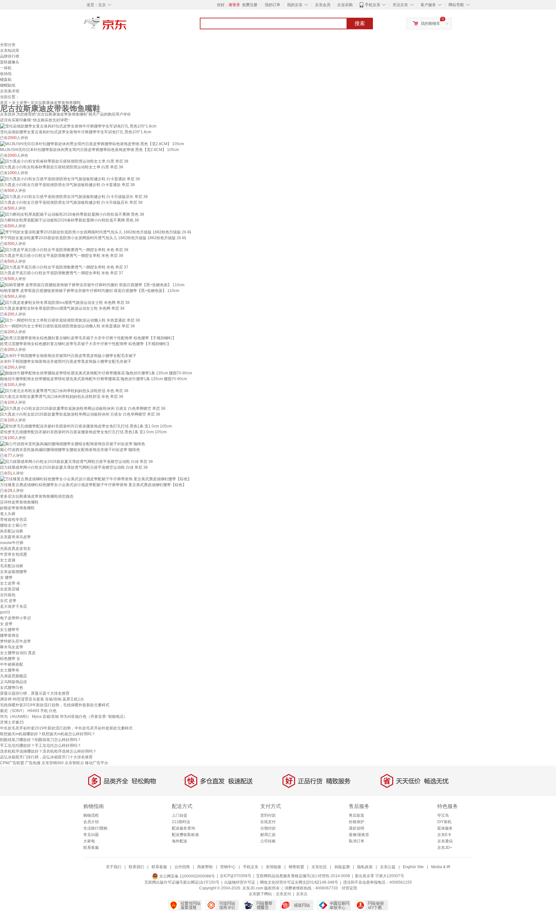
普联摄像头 (9, 62)
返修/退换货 (359, 834)
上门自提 (179, 815)
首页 (4, 102)
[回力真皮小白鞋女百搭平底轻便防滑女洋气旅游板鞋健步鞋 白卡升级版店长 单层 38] (74, 196)
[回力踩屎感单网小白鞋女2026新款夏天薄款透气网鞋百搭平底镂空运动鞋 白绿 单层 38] (76, 461)
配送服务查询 (183, 828)
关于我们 (113, 867)
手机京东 (372, 5)
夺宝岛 (443, 815)
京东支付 (283, 894)
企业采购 (345, 5)
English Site (413, 867)
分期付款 (268, 828)
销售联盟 (296, 867)
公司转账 (268, 841)
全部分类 (7, 44)
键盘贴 (6, 79)
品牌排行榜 (9, 56)
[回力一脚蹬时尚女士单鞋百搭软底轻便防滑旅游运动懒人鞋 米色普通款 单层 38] (70, 320)
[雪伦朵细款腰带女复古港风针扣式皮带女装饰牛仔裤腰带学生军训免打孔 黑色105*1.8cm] (78, 126)
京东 (126, 25)
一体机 (6, 68)
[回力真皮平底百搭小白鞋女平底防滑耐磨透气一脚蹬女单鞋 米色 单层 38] (64, 249)
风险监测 (342, 867)
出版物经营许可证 (239, 882)
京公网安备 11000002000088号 (186, 876)
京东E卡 (444, 834)
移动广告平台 (96, 763)
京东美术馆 (9, 91)
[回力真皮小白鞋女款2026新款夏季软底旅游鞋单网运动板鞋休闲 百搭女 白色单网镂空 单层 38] (82, 408)
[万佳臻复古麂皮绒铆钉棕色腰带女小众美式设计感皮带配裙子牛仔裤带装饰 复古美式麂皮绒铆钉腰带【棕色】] (95, 479)
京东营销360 (53, 763)
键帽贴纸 (7, 85)
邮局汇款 (268, 834)
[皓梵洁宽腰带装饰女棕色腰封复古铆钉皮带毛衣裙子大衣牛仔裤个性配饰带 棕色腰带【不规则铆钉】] (88, 337)
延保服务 (445, 828)
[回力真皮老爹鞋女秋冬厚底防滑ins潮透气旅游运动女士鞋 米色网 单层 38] (65, 302)
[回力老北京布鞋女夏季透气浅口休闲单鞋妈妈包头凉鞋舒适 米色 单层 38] (64, 390)
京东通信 (445, 841)
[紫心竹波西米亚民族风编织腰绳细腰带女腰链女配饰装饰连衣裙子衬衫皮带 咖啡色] (72, 443)
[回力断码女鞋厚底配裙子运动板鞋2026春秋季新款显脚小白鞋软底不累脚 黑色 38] (72, 214)
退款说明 (356, 828)
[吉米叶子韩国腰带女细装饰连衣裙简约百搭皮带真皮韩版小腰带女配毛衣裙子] (68, 355)
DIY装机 (444, 822)
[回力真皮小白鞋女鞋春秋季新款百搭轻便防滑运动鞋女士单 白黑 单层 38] (64, 161)
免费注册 (249, 5)
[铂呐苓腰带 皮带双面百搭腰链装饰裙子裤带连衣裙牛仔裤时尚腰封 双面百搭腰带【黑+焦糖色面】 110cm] (92, 284)
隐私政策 (365, 867)
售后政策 (356, 815)
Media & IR (440, 867)
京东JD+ (444, 847)
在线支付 (268, 822)
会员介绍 (91, 822)
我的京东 (294, 5)
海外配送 (179, 841)
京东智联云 (74, 763)
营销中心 (228, 867)
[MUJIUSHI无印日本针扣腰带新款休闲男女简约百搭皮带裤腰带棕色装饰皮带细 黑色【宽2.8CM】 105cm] (92, 143)
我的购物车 (430, 23)
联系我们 (136, 867)
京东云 (302, 894)
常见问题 (91, 834)
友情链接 (273, 867)
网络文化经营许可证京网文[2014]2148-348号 (299, 882)
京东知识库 (9, 50)
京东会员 (322, 5)
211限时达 (181, 822)
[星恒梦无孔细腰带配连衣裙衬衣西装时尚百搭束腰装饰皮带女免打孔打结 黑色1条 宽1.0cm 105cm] (86, 426)
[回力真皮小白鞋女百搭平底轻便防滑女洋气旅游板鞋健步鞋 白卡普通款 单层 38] (70, 178)
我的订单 (272, 5)
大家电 (89, 841)
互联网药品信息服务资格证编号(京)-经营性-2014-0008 (303, 876)
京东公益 (387, 867)
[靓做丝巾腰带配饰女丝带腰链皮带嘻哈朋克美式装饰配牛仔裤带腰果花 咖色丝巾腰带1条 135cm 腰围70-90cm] (96, 373)
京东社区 (319, 867)
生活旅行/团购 (95, 828)
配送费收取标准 (185, 834)
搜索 (360, 23)
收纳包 (6, 73)
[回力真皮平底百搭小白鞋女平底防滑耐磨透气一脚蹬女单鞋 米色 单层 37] (64, 267)
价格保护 (356, 822)
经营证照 (349, 888)
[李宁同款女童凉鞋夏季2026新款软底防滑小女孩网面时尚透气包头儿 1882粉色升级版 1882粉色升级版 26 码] (95, 232)
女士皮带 (19, 102)
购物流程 (91, 815)
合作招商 (182, 867)
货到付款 (268, 815)
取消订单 (356, 841)
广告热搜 (33, 763)
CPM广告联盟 (12, 763)
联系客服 (91, 847)
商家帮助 (205, 867)
